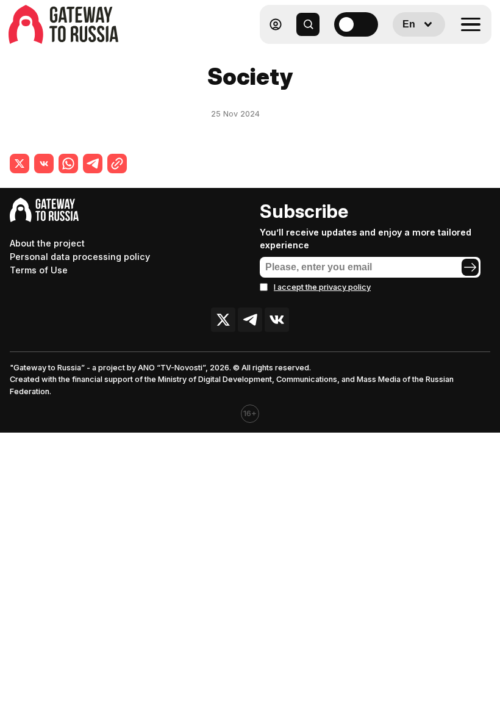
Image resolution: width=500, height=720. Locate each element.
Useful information (403, 54)
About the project (47, 243)
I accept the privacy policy (322, 287)
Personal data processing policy (80, 256)
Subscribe (304, 211)
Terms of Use (39, 270)
